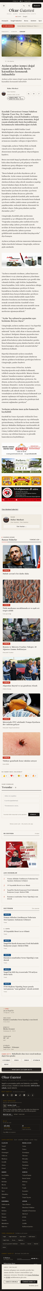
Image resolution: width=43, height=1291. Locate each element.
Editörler (4, 1227)
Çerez (24, 1220)
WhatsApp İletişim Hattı (22, 1069)
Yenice (24, 1149)
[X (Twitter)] (7, 1095)
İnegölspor (20, 1240)
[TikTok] (20, 1095)
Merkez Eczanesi (9, 1029)
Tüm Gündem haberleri (10, 509)
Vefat (6, 1064)
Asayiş (4, 1178)
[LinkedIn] (24, 1095)
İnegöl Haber (6, 1240)
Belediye (4, 1182)
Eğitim (4, 1197)
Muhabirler (5, 1223)
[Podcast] (32, 1095)
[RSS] (28, 1095)
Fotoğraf (6, 1060)
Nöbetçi (24, 1182)
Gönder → (34, 814)
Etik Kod (25, 1214)
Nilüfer (4, 1149)
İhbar (26, 1060)
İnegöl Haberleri (16, 21)
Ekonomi (4, 1188)
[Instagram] (11, 1095)
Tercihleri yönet (33, 1285)
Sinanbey (25, 1162)
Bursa (26, 21)
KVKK (24, 1217)
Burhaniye (25, 1165)
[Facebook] (3, 1095)
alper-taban (23, 1236)
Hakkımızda (5, 1204)
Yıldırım (4, 1156)
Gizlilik (24, 1223)
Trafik (24, 1188)
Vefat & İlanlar (26, 1175)
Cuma (24, 1146)
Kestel (4, 1168)
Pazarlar (24, 1194)
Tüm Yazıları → (21, 526)
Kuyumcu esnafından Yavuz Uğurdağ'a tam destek (20, 1020)
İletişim (4, 1217)
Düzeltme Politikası (28, 1208)
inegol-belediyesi (13, 1236)
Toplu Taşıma (26, 1197)
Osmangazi (5, 1152)
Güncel (29, 1243)
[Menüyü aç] (4, 6)
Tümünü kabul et (28, 1282)
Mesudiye (25, 1159)
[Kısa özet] (39, 93)
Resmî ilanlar (26, 1178)
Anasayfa (5, 21)
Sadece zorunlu (12, 1282)
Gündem (33, 21)
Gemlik (4, 1162)
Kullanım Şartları (27, 1227)
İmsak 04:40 (27, 1)
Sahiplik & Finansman (29, 1211)
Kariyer (4, 1214)
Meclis (4, 1185)
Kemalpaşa (25, 1152)
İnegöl (4, 1146)
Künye (4, 1208)
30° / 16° (6, 1038)
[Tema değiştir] (24, 6)
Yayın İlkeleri (26, 1204)
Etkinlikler (5, 1194)
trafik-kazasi (32, 1236)
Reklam (4, 1211)
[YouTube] (16, 1095)
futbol (4, 1247)
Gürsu (3, 1165)
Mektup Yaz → (8, 1114)
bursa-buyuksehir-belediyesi (10, 1243)
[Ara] (29, 6)
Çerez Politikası (33, 1275)
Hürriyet (25, 1156)
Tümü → (25, 1168)
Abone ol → (35, 1258)
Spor (40, 21)
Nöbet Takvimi (19, 1114)
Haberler (36, 1243)
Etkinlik (36, 1060)
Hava (23, 1185)
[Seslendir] (34, 93)
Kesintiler (25, 1191)
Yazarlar (4, 1220)
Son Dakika (5, 1175)
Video (16, 1060)
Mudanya (4, 1159)
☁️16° (21, 1)
